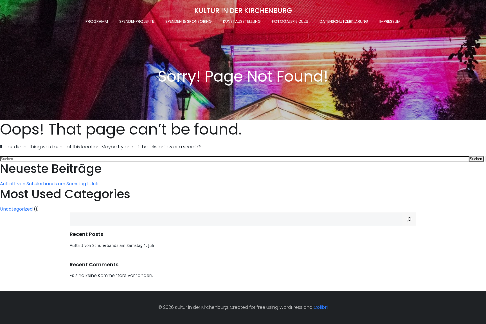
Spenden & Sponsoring (188, 21)
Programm (97, 21)
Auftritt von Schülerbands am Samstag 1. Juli (49, 183)
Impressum (389, 21)
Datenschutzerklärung (344, 21)
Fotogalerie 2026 (290, 21)
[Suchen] (409, 219)
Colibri (321, 307)
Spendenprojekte (136, 21)
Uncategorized (16, 209)
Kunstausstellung (242, 21)
